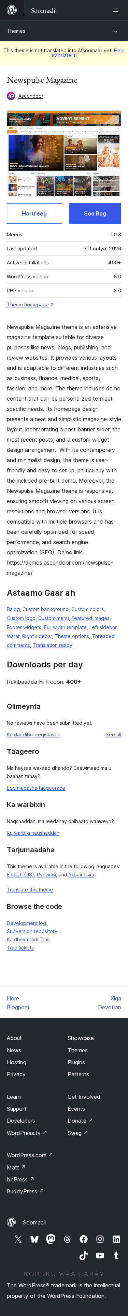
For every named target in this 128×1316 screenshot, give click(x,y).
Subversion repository (32, 931)
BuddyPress (25, 1191)
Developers (21, 1120)
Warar (13, 636)
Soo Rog (95, 213)
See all (113, 734)
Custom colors (87, 609)
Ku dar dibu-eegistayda (33, 734)
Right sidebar (37, 636)
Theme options (72, 636)
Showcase (81, 1038)
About (14, 1038)
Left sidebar (102, 627)
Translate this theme (30, 889)
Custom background (46, 609)
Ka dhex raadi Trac (28, 939)
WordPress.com (30, 1155)
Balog (13, 609)
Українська (81, 874)
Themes (16, 31)
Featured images (91, 618)
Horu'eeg (34, 213)
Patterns (78, 1074)
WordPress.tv (27, 1133)
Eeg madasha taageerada (36, 788)
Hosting (16, 1062)
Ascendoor (30, 96)
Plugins (76, 1062)
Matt (16, 1167)
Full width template (65, 627)
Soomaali (34, 1222)
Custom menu (53, 618)
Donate (80, 1120)
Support (17, 1108)
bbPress (20, 1179)
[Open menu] (117, 10)
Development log (26, 923)
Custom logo (21, 618)
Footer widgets (24, 627)
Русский (46, 874)
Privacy (16, 1074)
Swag (78, 1133)
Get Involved (84, 1096)
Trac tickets (20, 948)
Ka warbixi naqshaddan (33, 833)
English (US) (20, 874)
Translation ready (52, 645)
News (14, 1050)
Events (76, 1108)
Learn (14, 1096)
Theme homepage (28, 304)
